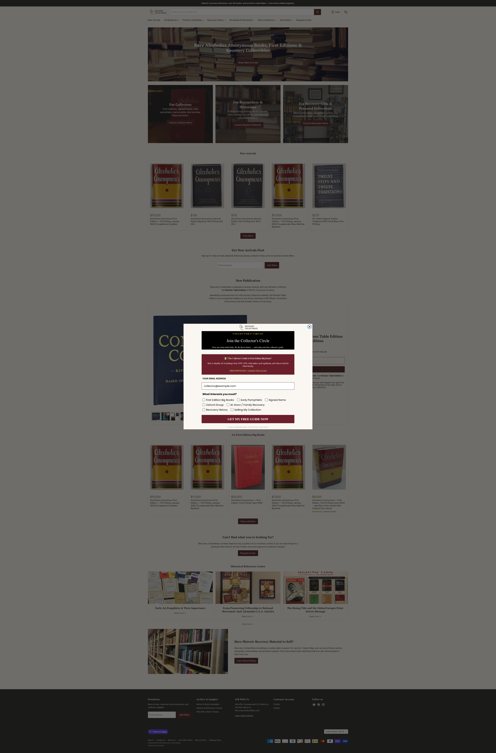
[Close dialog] (309, 327)
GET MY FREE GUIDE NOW (248, 419)
